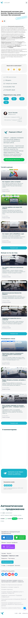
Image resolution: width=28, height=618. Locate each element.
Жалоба (9, 553)
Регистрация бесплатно (13, 159)
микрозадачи (5, 309)
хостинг (10, 222)
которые (8, 394)
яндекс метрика (6, 369)
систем (19, 342)
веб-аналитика (14, 369)
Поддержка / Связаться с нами (9, 555)
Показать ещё (14, 247)
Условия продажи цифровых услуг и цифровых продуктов (12, 592)
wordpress (4, 222)
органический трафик (21, 281)
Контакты (17, 565)
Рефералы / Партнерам (8, 558)
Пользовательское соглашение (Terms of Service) (13, 599)
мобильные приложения (7, 256)
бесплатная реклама (7, 281)
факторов (22, 394)
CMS (16, 170)
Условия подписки (7, 589)
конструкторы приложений (8, 258)
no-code (16, 256)
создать (4, 170)
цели (25, 369)
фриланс (21, 307)
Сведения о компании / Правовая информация (11, 596)
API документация (7, 562)
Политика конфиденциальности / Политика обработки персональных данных (12, 604)
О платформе (10, 565)
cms (3, 196)
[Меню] (26, 2)
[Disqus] (14, 448)
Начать (15, 518)
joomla (12, 170)
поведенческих (14, 394)
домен (14, 222)
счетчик (21, 369)
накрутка (15, 342)
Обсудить (8, 80)
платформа (16, 196)
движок (7, 196)
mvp (17, 258)
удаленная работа (13, 307)
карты (3, 283)
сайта (10, 342)
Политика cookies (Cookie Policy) (11, 608)
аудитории (4, 342)
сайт (8, 170)
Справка (3, 553)
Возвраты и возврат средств (10, 587)
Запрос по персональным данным (11, 585)
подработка (5, 307)
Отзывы (3, 565)
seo (18, 222)
